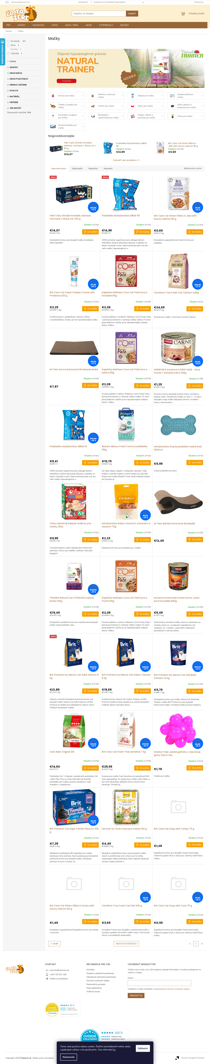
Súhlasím (143, 1048)
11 (202, 943)
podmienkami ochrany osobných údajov (172, 989)
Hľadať (132, 13)
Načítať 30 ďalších (126, 943)
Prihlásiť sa (136, 995)
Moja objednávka (93, 988)
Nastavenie (69, 1057)
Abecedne (108, 168)
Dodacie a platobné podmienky (110, 2)
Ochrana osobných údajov (98, 980)
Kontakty (83, 2)
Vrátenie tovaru (93, 991)
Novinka (16, 49)
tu (114, 1049)
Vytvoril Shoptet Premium (193, 1057)
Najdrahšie (93, 168)
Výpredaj (16, 53)
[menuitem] (8, 25)
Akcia (15, 45)
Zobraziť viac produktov (125, 160)
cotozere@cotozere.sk (59, 970)
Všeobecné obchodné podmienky (101, 977)
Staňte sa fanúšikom (59, 978)
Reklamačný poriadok (96, 984)
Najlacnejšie (77, 168)
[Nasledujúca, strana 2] (195, 943)
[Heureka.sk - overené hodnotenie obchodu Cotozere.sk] (105, 1038)
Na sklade (18, 41)
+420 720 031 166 (58, 974)
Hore (55, 943)
